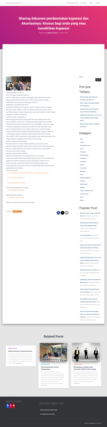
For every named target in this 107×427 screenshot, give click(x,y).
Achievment (84, 3)
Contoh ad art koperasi (16, 178)
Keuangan (83, 152)
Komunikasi (83, 158)
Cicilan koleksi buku (85, 235)
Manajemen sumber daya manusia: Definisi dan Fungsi (85, 368)
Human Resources (85, 145)
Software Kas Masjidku (47, 414)
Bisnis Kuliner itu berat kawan (20, 351)
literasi (82, 165)
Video (81, 197)
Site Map (98, 3)
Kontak (91, 3)
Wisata (82, 200)
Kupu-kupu (83, 161)
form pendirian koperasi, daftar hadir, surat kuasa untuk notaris (29, 173)
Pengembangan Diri (85, 177)
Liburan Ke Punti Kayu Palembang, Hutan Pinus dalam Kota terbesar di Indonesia (89, 314)
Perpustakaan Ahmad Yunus (48, 410)
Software (82, 187)
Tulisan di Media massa (86, 190)
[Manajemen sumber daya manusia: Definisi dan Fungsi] (86, 352)
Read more (19, 363)
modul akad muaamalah (16, 190)
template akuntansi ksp (16, 197)
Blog (81, 139)
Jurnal (82, 148)
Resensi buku (83, 184)
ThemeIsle (98, 423)
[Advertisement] (53, 56)
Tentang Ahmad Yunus (72, 3)
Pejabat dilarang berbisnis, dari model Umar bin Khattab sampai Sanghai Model (90, 117)
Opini (81, 174)
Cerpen (82, 142)
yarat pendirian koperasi (17, 183)
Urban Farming (84, 194)
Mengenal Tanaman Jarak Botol (88, 270)
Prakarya (82, 181)
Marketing (83, 171)
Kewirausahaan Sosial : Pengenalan (50, 368)
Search (81, 77)
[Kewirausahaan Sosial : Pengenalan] (53, 352)
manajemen (83, 168)
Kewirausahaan (17, 211)
